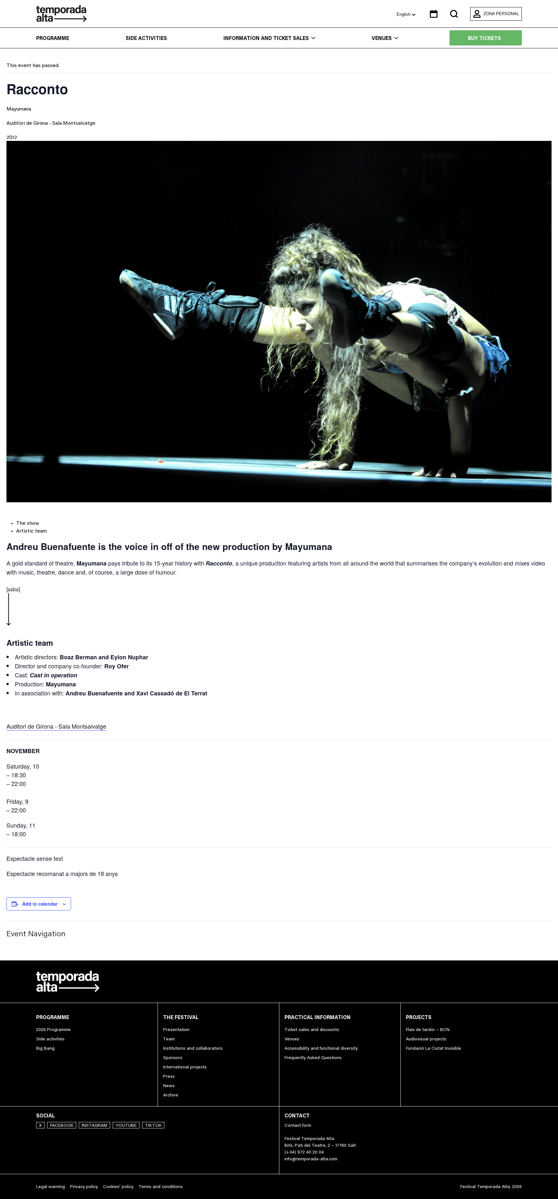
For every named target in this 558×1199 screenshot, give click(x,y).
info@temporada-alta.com (310, 1158)
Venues (382, 38)
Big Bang (45, 1048)
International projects (185, 1066)
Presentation (176, 1029)
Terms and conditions (161, 1186)
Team (169, 1038)
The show (27, 523)
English (404, 14)
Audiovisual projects (426, 1038)
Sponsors (172, 1057)
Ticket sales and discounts (311, 1029)
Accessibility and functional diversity (321, 1048)
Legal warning (50, 1186)
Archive (170, 1094)
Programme (52, 38)
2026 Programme (53, 1029)
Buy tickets (484, 38)
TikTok (153, 1125)
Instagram (94, 1125)
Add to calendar (39, 903)
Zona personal (501, 13)
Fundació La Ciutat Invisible (433, 1048)
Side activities (146, 38)
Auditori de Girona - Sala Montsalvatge (50, 123)
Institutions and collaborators (192, 1048)
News (169, 1085)
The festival (181, 1017)
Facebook (61, 1125)
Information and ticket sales (266, 38)
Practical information (317, 1017)
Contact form (297, 1125)
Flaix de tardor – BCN (428, 1029)
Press (169, 1076)
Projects (418, 1017)
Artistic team (31, 531)
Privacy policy (84, 1186)
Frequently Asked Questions (313, 1057)
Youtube (126, 1125)
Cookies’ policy (118, 1186)
